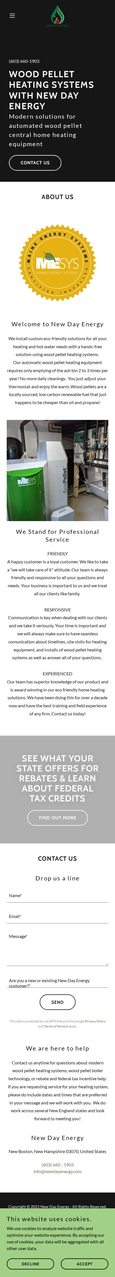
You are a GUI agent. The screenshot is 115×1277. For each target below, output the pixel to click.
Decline (30, 1263)
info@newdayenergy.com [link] (57, 1171)
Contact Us (35, 162)
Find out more (57, 817)
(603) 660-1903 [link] (24, 61)
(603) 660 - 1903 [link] (58, 1164)
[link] (57, 15)
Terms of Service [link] (56, 1026)
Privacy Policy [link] (95, 1021)
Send (57, 1002)
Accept (85, 1263)
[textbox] (57, 895)
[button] (14, 15)
